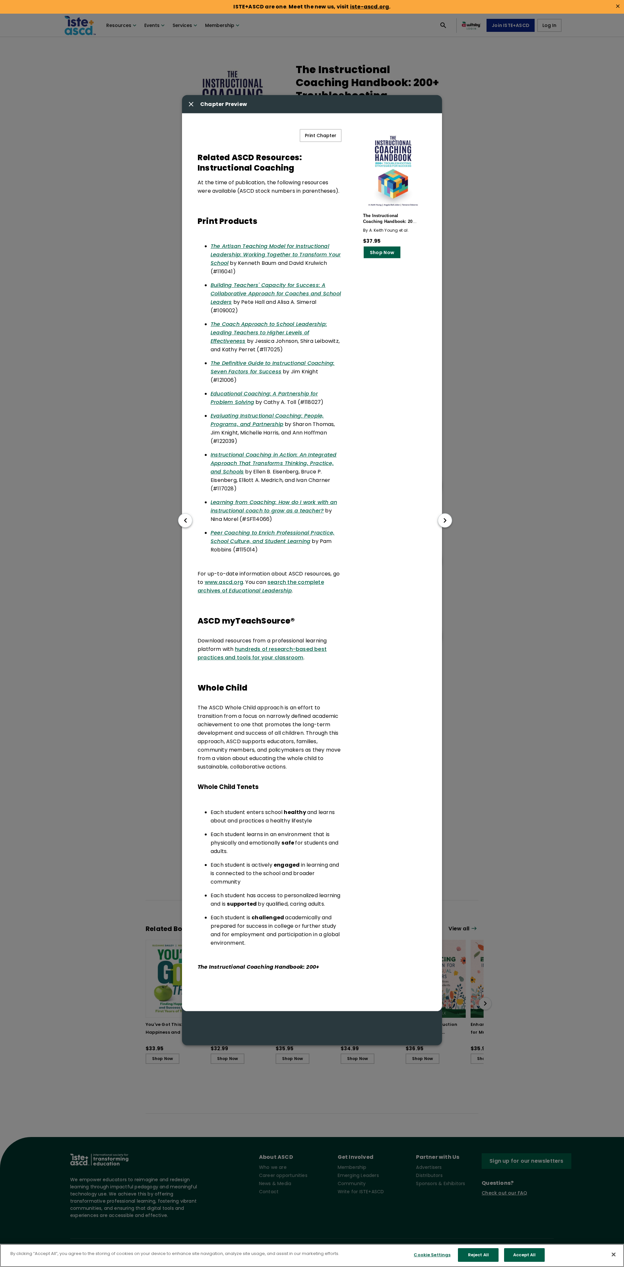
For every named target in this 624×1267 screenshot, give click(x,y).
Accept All (524, 1255)
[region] (312, 1255)
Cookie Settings (432, 1255)
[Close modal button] (191, 104)
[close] (618, 6)
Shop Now (382, 252)
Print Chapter (320, 135)
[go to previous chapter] (185, 520)
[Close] (613, 1254)
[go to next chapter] (445, 520)
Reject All (478, 1255)
